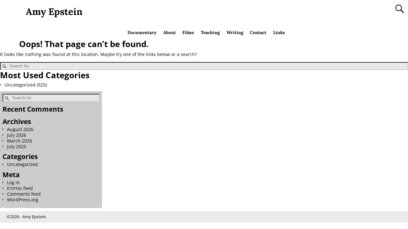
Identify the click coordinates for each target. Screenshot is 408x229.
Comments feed (24, 194)
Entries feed (20, 188)
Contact (258, 32)
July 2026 (16, 135)
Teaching (210, 32)
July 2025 (16, 146)
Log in (13, 182)
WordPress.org (22, 200)
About (169, 32)
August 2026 (20, 129)
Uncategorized (19, 85)
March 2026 (19, 141)
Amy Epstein (54, 11)
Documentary (142, 32)
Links (279, 32)
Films (188, 32)
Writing (235, 32)
